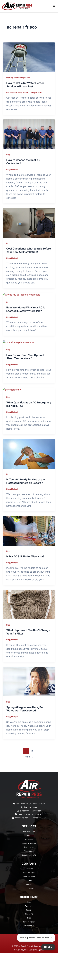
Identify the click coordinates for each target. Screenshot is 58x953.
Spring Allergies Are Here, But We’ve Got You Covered (25, 709)
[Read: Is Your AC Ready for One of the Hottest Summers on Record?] (29, 453)
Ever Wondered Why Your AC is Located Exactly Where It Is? (25, 309)
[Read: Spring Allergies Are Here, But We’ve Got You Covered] (29, 681)
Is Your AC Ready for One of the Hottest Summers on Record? (25, 481)
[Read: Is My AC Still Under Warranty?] (29, 530)
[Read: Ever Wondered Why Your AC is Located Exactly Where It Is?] (21, 294)
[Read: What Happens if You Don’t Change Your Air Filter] (29, 604)
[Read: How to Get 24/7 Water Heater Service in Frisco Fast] (29, 57)
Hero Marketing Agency (34, 950)
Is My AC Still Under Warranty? (25, 556)
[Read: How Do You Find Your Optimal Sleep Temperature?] (18, 342)
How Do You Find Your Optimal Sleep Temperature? (25, 356)
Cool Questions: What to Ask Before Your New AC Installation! (28, 250)
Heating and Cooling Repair (18, 78)
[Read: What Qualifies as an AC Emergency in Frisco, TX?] (12, 389)
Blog (8, 155)
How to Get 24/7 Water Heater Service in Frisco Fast (25, 84)
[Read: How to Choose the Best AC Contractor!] (29, 134)
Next (29, 756)
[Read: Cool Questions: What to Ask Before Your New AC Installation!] (29, 222)
